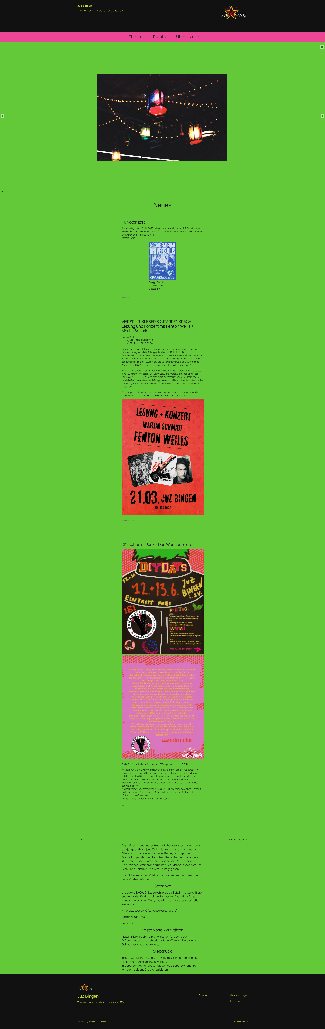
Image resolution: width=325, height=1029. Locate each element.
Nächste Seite (238, 839)
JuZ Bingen (84, 6)
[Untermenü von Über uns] (199, 37)
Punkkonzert (133, 222)
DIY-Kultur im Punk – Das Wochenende (156, 544)
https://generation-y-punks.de (169, 776)
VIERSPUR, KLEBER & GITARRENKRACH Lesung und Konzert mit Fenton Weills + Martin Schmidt (158, 326)
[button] (2, 116)
